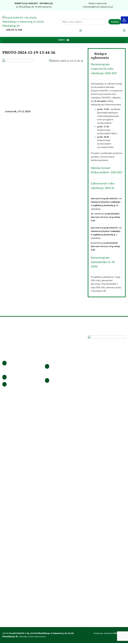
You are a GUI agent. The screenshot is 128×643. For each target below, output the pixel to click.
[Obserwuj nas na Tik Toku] (72, 30)
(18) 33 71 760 (13, 29)
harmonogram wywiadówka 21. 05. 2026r (103, 262)
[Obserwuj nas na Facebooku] (63, 30)
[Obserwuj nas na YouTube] (76, 30)
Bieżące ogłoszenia (97, 3)
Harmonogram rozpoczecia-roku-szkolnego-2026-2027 (104, 69)
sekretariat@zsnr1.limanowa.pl (97, 7)
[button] (61, 40)
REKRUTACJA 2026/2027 (26, 3)
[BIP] (81, 30)
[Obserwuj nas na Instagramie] (68, 30)
